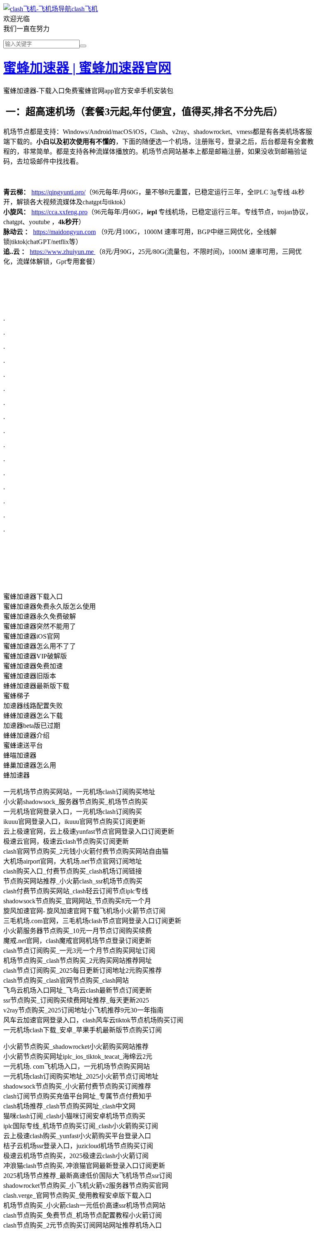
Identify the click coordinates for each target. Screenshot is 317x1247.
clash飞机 (84, 8)
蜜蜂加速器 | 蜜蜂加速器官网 (87, 67)
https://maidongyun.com (64, 231)
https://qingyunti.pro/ (58, 192)
